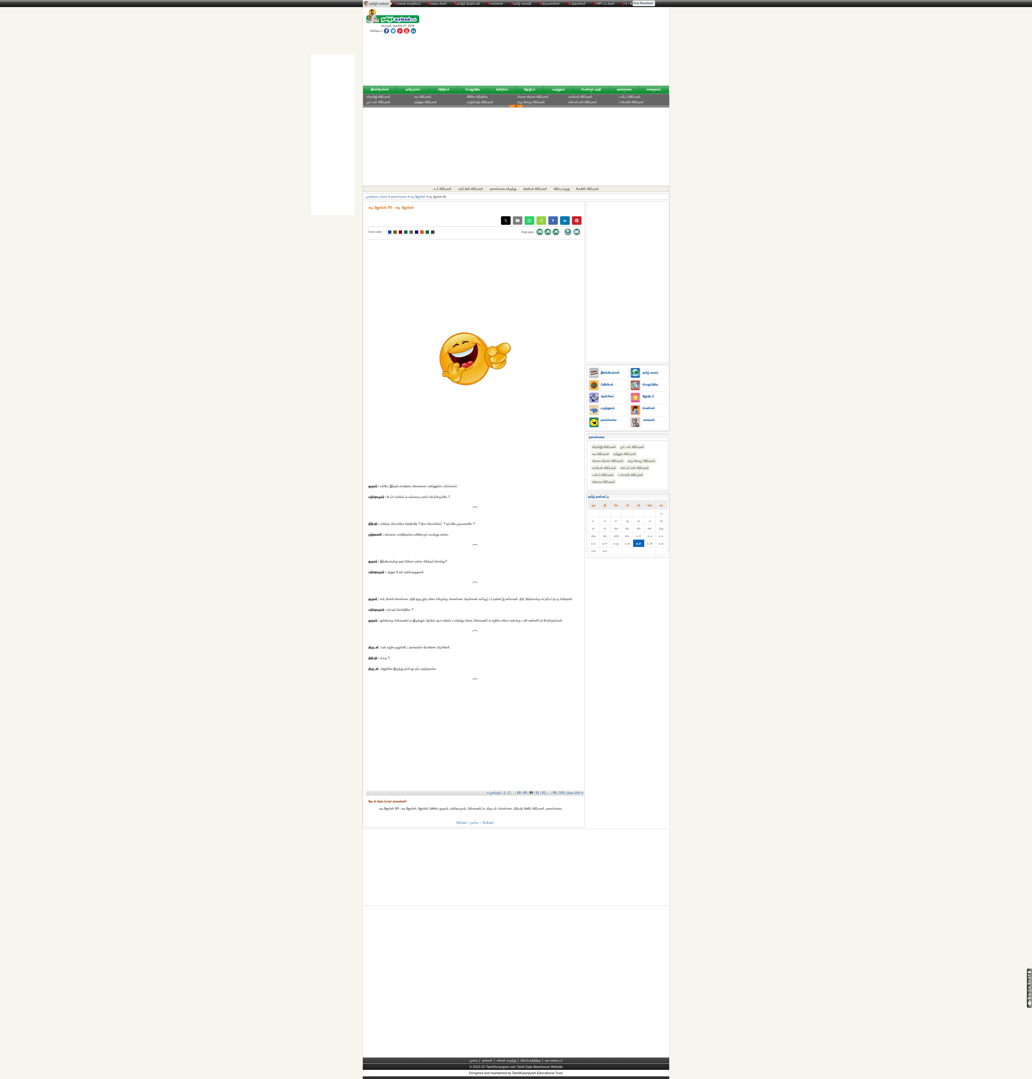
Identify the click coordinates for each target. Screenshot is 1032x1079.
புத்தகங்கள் (578, 3)
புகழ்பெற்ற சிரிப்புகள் (480, 102)
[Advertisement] (567, 47)
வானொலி (497, 3)
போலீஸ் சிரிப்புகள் (587, 189)
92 (544, 793)
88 (519, 793)
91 (537, 793)
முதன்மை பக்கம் (377, 197)
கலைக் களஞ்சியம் (409, 3)
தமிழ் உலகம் (413, 89)
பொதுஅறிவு (472, 89)
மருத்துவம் (558, 89)
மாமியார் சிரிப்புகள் (580, 97)
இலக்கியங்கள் (380, 89)
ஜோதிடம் (529, 89)
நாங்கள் (487, 1060)
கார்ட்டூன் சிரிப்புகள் (470, 189)
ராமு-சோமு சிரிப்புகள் (531, 102)
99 (555, 793)
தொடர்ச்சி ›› (575, 793)
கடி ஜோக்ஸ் (417, 197)
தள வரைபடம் (554, 1060)
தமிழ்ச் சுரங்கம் (379, 3)
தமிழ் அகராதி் (522, 3)
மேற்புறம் (488, 822)
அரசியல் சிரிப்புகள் (535, 189)
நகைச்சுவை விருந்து (503, 189)
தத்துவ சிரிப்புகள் (425, 102)
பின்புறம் (461, 822)
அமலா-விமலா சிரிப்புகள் (533, 97)
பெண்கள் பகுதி (591, 89)
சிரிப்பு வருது (562, 189)
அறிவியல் (443, 89)
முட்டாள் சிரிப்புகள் (378, 102)
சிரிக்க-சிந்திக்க (477, 97)
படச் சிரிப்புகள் (442, 189)
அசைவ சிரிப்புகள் (603, 482)
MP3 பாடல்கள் (605, 3)
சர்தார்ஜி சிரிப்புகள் (378, 97)
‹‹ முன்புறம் (494, 793)
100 (562, 793)
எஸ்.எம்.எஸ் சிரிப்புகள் (582, 102)
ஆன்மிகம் (502, 89)
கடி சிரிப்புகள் (423, 97)
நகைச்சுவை (624, 89)
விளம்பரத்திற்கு (531, 1060)
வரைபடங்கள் (438, 3)
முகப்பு (474, 822)
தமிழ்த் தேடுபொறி (468, 3)
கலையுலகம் (654, 89)
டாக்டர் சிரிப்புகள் (630, 97)
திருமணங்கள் (551, 3)
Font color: (375, 231)
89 (525, 793)
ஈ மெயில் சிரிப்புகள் (631, 102)
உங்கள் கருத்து (506, 1060)
